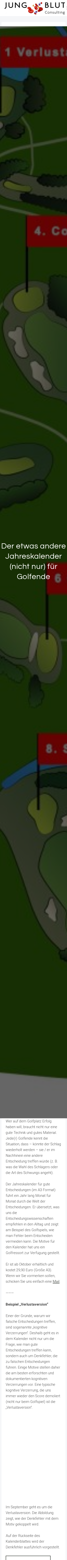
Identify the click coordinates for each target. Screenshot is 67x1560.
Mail (56, 1281)
